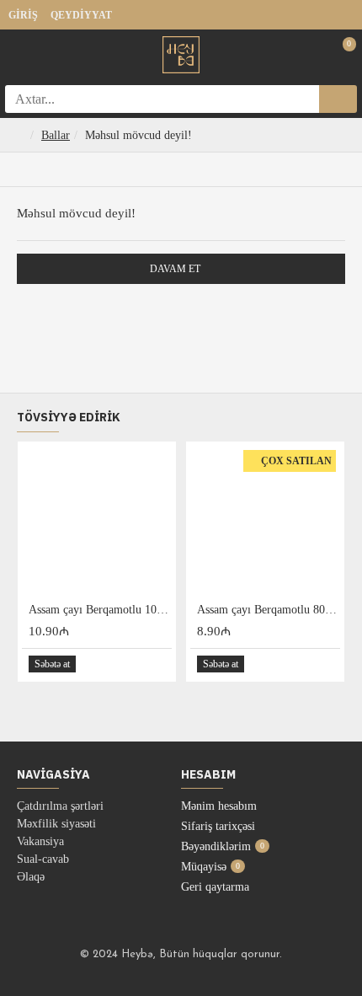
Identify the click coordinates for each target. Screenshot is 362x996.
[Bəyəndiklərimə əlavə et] (138, 664)
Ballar (55, 135)
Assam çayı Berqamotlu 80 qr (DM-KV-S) (268, 609)
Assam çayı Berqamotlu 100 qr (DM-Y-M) (100, 609)
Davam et (175, 269)
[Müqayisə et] (158, 664)
